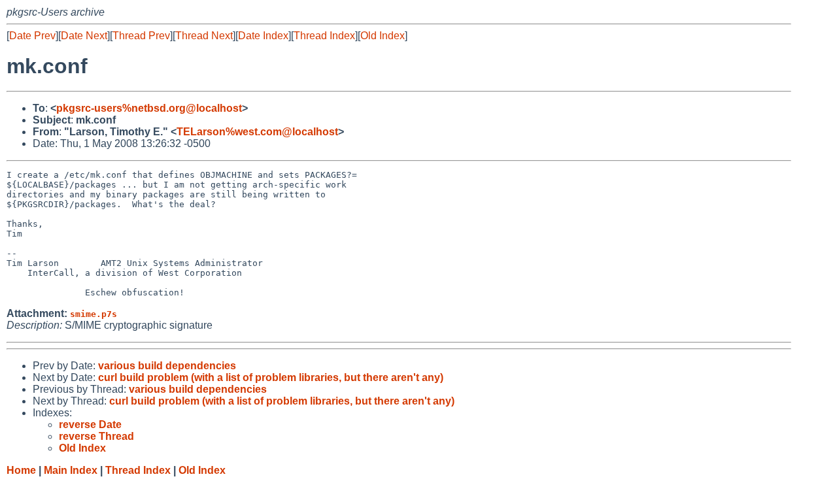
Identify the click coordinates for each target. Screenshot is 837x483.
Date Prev (32, 35)
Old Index (382, 35)
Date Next (84, 35)
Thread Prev (141, 35)
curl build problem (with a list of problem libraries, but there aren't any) (270, 377)
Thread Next (204, 35)
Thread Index (324, 35)
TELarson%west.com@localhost (257, 131)
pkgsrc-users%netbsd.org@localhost (149, 108)
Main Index (70, 470)
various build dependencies (167, 365)
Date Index (263, 35)
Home (21, 470)
